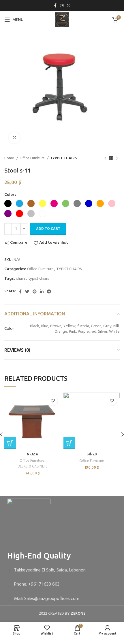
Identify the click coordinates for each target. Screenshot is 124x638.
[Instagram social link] (61, 5)
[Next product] (117, 158)
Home (9, 158)
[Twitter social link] (27, 291)
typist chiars (38, 278)
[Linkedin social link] (41, 291)
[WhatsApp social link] (68, 5)
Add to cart (48, 229)
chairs (20, 278)
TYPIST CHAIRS (63, 158)
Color (9, 195)
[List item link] (62, 570)
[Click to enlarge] (14, 137)
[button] (10, 443)
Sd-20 (92, 454)
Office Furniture (33, 158)
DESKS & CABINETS (33, 466)
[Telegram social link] (49, 291)
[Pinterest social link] (34, 291)
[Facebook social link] (55, 5)
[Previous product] (105, 158)
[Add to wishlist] (53, 400)
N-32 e (32, 454)
